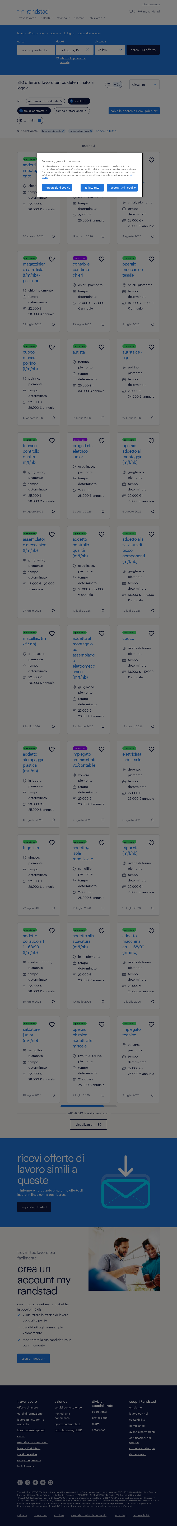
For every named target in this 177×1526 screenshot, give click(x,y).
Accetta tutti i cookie (122, 187)
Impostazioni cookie (57, 187)
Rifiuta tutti (92, 187)
